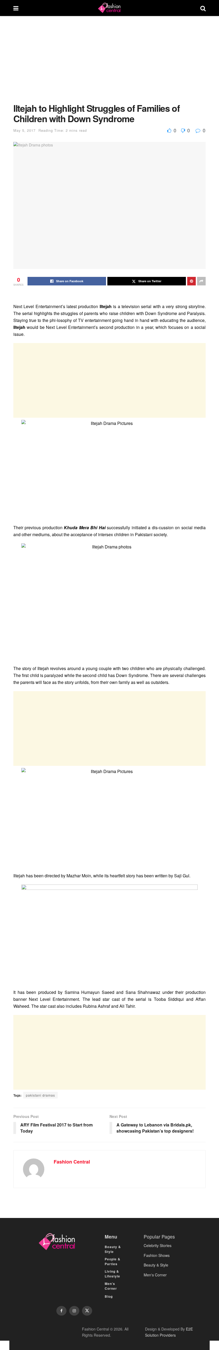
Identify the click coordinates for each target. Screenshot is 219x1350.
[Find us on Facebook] (61, 1311)
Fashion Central (72, 1161)
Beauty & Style (113, 1249)
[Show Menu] (15, 8)
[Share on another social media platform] (201, 281)
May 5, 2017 (24, 130)
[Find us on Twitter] (87, 1311)
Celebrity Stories (157, 1245)
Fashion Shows (157, 1255)
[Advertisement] (109, 63)
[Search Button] (203, 8)
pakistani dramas (40, 1095)
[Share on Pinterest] (191, 281)
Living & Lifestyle (112, 1274)
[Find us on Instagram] (74, 1311)
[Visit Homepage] (109, 8)
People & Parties (112, 1261)
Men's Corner (155, 1274)
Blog (109, 1296)
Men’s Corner (111, 1286)
